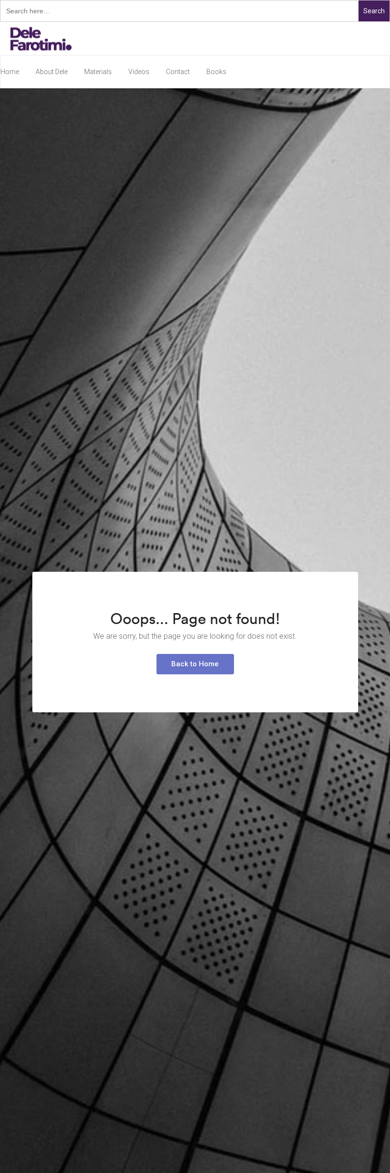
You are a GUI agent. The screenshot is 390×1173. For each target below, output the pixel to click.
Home (9, 72)
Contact (178, 72)
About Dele (52, 72)
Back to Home (195, 664)
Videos (138, 72)
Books (216, 72)
